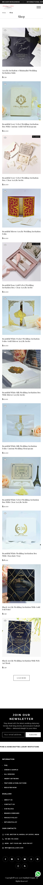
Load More (21, 678)
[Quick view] (5, 30)
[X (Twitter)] (18, 859)
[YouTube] (25, 859)
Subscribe (33, 735)
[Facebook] (5, 859)
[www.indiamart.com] (25, 866)
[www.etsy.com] (18, 866)
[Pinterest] (37, 859)
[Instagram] (12, 859)
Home (4, 12)
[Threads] (31, 859)
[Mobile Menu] (38, 7)
